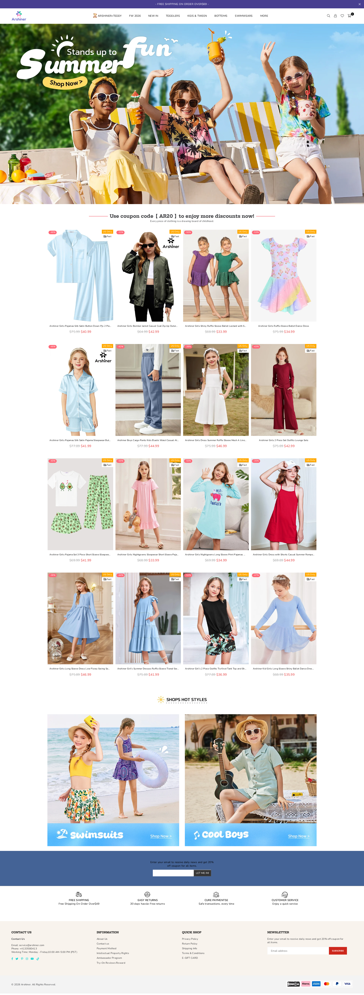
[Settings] (335, 16)
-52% (188, 575)
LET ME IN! (202, 873)
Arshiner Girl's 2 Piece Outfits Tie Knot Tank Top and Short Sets (216, 668)
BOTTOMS (220, 16)
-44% (120, 575)
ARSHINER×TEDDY (110, 16)
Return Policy (190, 943)
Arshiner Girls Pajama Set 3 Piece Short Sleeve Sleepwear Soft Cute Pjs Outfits (80, 554)
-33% (120, 232)
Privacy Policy (190, 939)
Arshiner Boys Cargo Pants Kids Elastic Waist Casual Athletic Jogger (148, 440)
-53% (256, 232)
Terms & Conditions (193, 953)
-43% (256, 346)
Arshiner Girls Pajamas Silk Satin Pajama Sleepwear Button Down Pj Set (80, 440)
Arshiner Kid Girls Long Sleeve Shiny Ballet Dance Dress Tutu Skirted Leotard (284, 668)
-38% (188, 346)
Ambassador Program (109, 958)
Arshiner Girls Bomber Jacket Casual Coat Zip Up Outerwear (148, 325)
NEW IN (153, 16)
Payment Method (106, 948)
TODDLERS (173, 16)
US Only (107, 231)
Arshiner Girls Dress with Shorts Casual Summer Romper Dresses (284, 554)
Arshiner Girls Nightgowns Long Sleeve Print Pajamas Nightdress (216, 554)
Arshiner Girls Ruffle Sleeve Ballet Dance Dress (283, 325)
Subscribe (338, 950)
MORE (264, 16)
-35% (256, 460)
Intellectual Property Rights (113, 953)
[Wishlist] (342, 16)
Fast (109, 236)
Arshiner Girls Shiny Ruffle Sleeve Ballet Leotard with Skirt (216, 325)
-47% (256, 575)
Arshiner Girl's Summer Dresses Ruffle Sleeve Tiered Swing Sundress (148, 668)
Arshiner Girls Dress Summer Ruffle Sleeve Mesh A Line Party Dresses (216, 440)
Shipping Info (189, 948)
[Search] (328, 16)
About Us (102, 939)
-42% (120, 346)
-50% (188, 232)
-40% (52, 460)
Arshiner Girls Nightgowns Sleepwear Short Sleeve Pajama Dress (148, 554)
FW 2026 (135, 16)
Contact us (103, 943)
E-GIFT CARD (190, 958)
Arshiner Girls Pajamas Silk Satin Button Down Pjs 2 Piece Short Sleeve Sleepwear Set (80, 325)
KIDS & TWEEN (197, 16)
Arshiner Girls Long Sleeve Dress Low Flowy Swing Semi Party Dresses (80, 668)
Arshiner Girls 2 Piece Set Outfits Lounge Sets (283, 440)
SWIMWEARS (244, 16)
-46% (52, 232)
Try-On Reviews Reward (111, 963)
